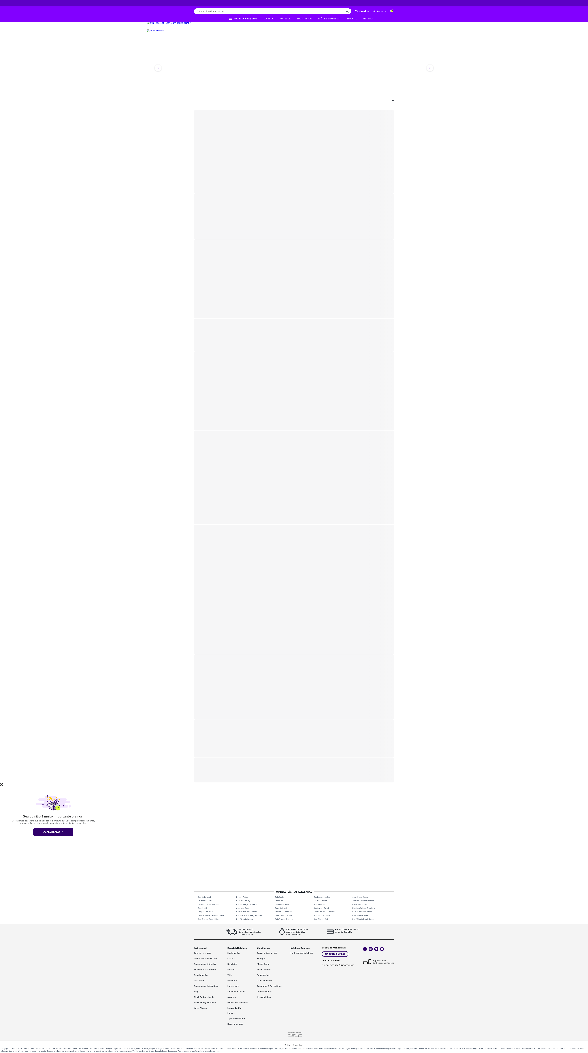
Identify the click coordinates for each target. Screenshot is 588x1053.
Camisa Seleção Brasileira (246, 904)
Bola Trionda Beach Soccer (363, 919)
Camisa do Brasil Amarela (246, 912)
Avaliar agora (53, 832)
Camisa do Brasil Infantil (362, 912)
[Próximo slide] (430, 68)
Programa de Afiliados (205, 964)
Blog (196, 991)
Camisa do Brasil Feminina (324, 912)
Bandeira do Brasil (321, 908)
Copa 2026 (202, 908)
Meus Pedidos (264, 969)
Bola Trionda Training (284, 919)
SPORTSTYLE (304, 18)
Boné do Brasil (281, 908)
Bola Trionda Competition (208, 919)
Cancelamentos (264, 980)
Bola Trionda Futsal (322, 915)
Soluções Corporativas (205, 969)
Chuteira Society (243, 901)
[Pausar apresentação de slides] (393, 101)
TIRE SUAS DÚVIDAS (335, 954)
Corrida (231, 958)
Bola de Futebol (204, 897)
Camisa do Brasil (282, 904)
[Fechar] (1, 784)
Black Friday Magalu (204, 997)
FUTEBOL (285, 18)
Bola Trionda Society (360, 915)
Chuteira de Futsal (205, 901)
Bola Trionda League (244, 919)
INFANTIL (352, 18)
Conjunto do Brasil (205, 912)
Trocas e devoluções (267, 953)
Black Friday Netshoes (205, 1002)
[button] (380, 11)
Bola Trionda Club (321, 919)
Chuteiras (279, 901)
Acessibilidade (264, 997)
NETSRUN (368, 18)
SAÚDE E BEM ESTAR (329, 18)
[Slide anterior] (158, 68)
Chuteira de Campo (360, 897)
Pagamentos (263, 975)
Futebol (231, 969)
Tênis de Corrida (320, 901)
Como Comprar (264, 991)
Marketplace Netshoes (301, 953)
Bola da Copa (319, 904)
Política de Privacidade (205, 958)
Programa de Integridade (206, 986)
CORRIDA (269, 18)
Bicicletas (232, 964)
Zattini (288, 1045)
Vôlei (229, 975)
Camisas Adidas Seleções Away (249, 915)
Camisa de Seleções (322, 897)
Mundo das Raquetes (237, 1002)
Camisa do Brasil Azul (284, 912)
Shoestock (298, 1045)
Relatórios (199, 980)
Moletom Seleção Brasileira (363, 908)
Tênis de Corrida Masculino (209, 904)
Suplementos (233, 953)
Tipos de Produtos (236, 1018)
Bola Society (280, 897)
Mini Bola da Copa (359, 904)
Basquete (232, 980)
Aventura (232, 997)
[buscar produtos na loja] (347, 11)
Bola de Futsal (242, 897)
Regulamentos (201, 975)
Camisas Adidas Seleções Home (211, 915)
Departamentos (235, 1024)
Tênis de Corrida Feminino (363, 901)
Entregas (261, 958)
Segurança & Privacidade (269, 986)
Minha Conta (263, 964)
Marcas (231, 1013)
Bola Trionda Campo (283, 915)
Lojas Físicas (200, 1008)
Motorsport (233, 986)
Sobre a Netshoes (202, 953)
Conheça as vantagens (383, 961)
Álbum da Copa (242, 908)
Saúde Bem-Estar (236, 991)
